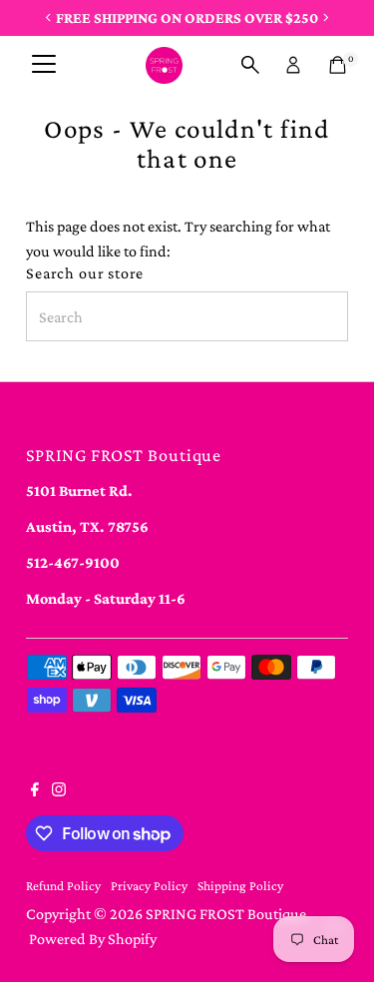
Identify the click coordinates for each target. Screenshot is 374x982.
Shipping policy (240, 885)
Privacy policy (149, 885)
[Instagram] (59, 791)
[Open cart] (337, 65)
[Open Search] (250, 65)
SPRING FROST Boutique (226, 913)
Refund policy (63, 885)
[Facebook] (35, 791)
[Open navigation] (44, 65)
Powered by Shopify (93, 938)
